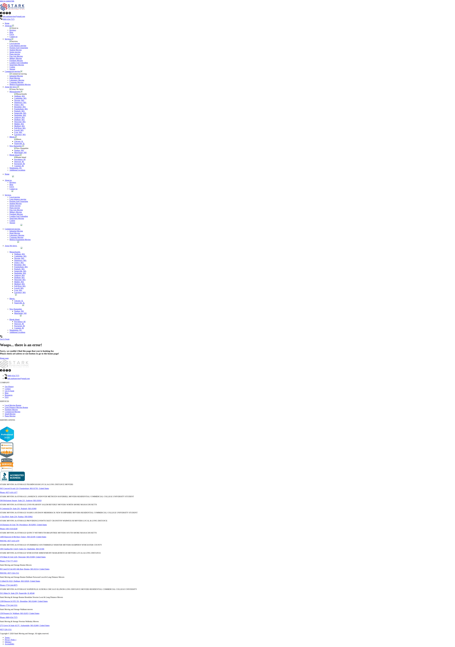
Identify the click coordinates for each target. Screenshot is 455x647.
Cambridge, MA (20, 98)
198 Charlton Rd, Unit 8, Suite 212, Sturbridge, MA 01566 (22, 549)
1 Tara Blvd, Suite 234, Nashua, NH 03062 (16, 517)
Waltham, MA (19, 96)
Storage (12, 69)
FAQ (7, 397)
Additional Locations (17, 170)
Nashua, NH (19, 150)
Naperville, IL (19, 144)
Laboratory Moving (16, 80)
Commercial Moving (12, 412)
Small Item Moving (16, 65)
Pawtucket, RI (19, 164)
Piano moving (14, 54)
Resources (8, 395)
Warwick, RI (19, 162)
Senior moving (14, 52)
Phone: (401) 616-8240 (8, 529)
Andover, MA (19, 117)
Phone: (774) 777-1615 (8, 561)
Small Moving (10, 414)
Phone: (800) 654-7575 (8, 617)
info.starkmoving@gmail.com (14, 16)
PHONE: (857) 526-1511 (9, 573)
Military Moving (15, 58)
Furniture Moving (16, 61)
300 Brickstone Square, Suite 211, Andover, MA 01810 (20, 501)
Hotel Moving (14, 78)
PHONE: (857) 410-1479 (9, 541)
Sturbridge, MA (20, 115)
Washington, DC (15, 168)
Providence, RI (19, 159)
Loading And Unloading (18, 63)
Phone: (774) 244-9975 (8, 585)
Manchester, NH (20, 153)
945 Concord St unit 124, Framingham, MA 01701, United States (24, 488)
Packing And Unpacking (18, 48)
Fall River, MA (20, 128)
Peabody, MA (19, 111)
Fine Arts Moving (16, 56)
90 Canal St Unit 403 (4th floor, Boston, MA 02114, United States (24, 569)
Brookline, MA (20, 107)
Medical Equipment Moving (20, 84)
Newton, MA (19, 100)
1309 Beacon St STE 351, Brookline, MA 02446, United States (24, 601)
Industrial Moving (16, 76)
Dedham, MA (19, 120)
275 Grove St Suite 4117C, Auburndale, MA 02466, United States (25, 625)
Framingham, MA (21, 109)
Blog (11, 32)
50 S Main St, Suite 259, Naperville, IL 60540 (17, 593)
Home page (4, 358)
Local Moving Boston (13, 405)
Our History (9, 387)
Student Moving (15, 50)
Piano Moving (10, 416)
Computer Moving (16, 82)
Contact (8, 389)
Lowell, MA (19, 130)
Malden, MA (19, 124)
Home (7, 23)
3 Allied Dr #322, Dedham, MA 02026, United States (20, 581)
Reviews (12, 30)
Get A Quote (4, 339)
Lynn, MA (18, 132)
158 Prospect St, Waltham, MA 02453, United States (19, 613)
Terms (7, 638)
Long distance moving (17, 46)
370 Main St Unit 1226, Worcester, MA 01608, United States (23, 557)
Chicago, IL (18, 141)
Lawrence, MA (20, 135)
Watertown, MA (20, 102)
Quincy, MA (19, 105)
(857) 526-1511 (6, 630)
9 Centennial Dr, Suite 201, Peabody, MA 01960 (18, 509)
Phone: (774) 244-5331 (8, 605)
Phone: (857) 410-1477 (8, 492)
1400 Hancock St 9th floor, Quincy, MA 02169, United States (23, 537)
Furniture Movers (11, 410)
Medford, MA (19, 126)
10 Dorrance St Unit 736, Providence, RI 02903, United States (23, 525)
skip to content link (7, 1)
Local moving (14, 43)
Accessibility (9, 644)
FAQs (11, 34)
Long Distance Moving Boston (16, 407)
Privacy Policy (10, 640)
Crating (12, 67)
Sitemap (8, 642)
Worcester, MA (20, 122)
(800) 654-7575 (8, 19)
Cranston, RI (19, 166)
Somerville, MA (20, 113)
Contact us (13, 37)
